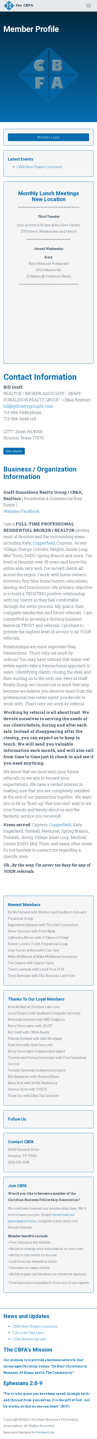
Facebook (30, 511)
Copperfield (44, 543)
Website (11, 511)
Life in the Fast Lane (28, 1333)
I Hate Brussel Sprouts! (29, 1339)
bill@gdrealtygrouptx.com (28, 406)
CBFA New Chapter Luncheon (39, 167)
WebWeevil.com (45, 1432)
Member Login (48, 137)
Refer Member (14, 451)
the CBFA (24, 5)
